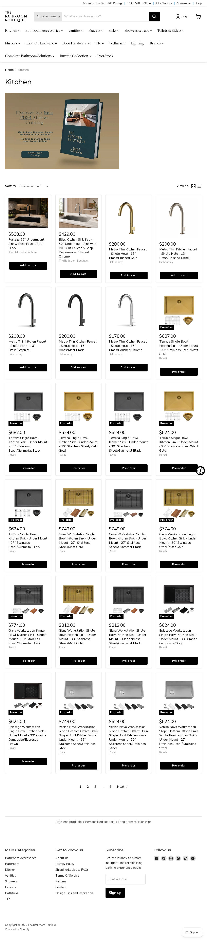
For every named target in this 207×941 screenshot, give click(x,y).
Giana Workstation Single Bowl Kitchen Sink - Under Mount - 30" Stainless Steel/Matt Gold (177, 540)
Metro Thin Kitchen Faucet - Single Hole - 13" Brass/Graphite (27, 345)
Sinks (113, 30)
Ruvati (163, 358)
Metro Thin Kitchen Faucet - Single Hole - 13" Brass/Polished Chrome (128, 345)
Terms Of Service (67, 876)
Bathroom (12, 864)
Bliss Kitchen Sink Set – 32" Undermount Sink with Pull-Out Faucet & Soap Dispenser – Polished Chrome (77, 248)
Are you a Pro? (102, 3)
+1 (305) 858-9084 (139, 3)
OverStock (104, 56)
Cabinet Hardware (40, 43)
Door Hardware (74, 43)
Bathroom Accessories (43, 30)
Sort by (10, 186)
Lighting (137, 43)
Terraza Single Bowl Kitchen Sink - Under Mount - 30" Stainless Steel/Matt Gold (78, 444)
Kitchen (11, 30)
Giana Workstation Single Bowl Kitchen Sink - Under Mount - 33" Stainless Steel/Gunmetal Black (127, 637)
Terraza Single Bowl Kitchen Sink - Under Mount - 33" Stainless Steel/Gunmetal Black (27, 444)
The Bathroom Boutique (22, 252)
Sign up (115, 892)
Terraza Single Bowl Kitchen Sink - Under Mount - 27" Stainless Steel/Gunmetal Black (27, 540)
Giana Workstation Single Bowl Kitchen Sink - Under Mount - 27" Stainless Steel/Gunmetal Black (127, 540)
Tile (98, 43)
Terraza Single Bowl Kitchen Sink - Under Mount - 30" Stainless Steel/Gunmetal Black (128, 444)
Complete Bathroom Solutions (28, 56)
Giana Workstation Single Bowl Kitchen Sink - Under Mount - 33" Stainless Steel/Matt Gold (77, 637)
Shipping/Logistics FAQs (72, 870)
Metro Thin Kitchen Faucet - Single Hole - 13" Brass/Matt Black (78, 345)
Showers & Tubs (137, 30)
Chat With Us (164, 3)
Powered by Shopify (17, 929)
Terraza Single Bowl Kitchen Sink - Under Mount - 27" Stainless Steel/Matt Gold (178, 444)
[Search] (154, 16)
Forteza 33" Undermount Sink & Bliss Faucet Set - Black (26, 243)
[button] (183, 16)
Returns (60, 881)
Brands (155, 43)
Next (121, 786)
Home (9, 70)
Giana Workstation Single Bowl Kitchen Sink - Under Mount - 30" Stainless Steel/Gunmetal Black (27, 637)
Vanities (74, 30)
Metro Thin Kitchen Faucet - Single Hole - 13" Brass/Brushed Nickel (178, 253)
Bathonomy (116, 262)
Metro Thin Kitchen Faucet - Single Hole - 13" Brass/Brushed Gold (128, 253)
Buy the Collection (74, 56)
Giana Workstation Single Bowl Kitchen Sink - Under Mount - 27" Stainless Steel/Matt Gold (77, 540)
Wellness (116, 43)
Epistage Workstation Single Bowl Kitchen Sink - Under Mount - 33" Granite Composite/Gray (178, 637)
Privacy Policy (64, 864)
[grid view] (193, 186)
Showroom (184, 3)
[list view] (199, 186)
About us (61, 858)
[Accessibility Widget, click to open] (200, 470)
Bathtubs (11, 893)
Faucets (95, 30)
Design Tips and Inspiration (74, 893)
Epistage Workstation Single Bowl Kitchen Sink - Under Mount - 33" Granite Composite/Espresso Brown (27, 735)
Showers (11, 881)
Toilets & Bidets (169, 30)
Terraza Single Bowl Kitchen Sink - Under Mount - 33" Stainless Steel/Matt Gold (178, 347)
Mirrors (11, 43)
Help (199, 3)
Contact (61, 887)
